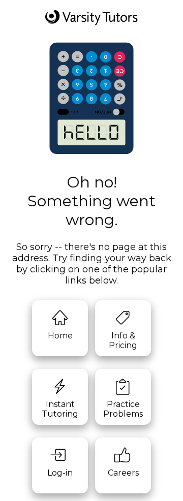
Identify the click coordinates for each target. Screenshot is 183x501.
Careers (123, 473)
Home (60, 335)
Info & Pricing (123, 340)
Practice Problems (123, 409)
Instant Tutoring (60, 409)
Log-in (60, 473)
